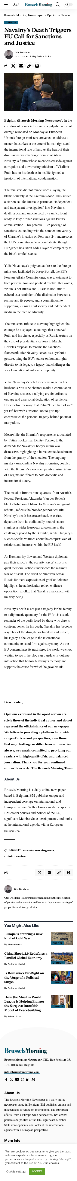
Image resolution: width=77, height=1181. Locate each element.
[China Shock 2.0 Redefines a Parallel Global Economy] (62, 958)
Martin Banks (15, 944)
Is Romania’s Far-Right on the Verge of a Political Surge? (24, 978)
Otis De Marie (22, 52)
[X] (11, 1079)
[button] (8, 4)
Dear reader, (13, 702)
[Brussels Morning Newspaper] (38, 4)
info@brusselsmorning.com (22, 1072)
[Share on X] (13, 65)
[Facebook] (6, 1079)
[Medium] (33, 1079)
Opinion (52, 15)
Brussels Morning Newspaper (24, 15)
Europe (57, 943)
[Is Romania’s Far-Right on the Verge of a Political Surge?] (62, 977)
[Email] (21, 65)
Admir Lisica (14, 1016)
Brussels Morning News (38, 850)
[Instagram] (22, 1079)
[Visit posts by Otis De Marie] (8, 54)
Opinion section (15, 856)
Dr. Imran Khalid (16, 964)
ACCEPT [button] (37, 1171)
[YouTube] (17, 1079)
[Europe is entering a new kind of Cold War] (62, 938)
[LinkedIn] (27, 1079)
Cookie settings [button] (16, 1171)
